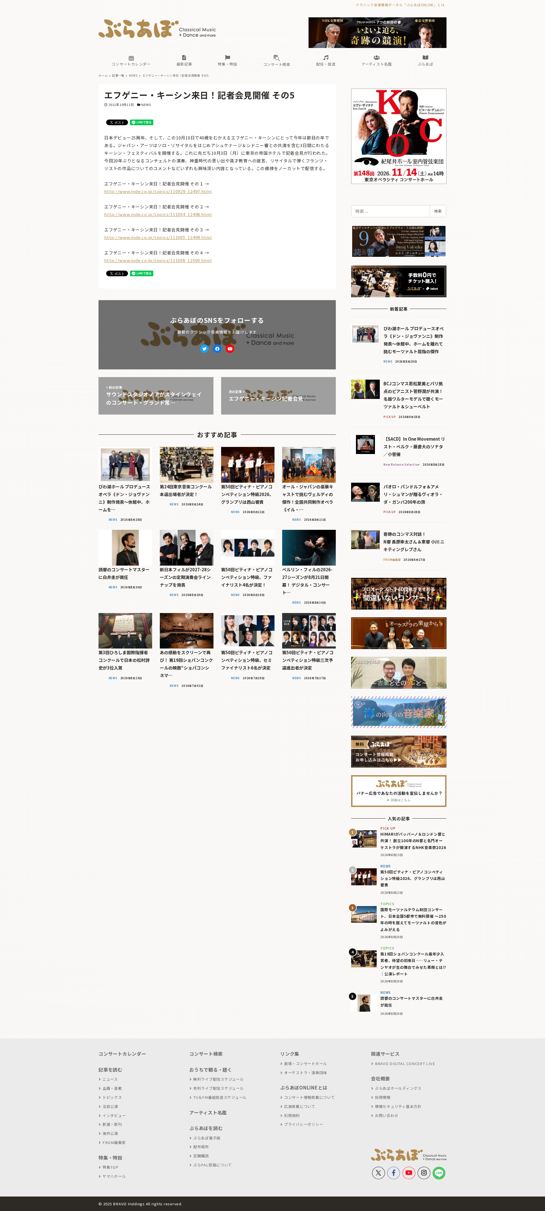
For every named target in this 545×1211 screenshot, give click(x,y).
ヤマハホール (114, 1176)
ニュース (110, 1079)
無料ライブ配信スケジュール (218, 1079)
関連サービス (385, 1053)
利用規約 (292, 1115)
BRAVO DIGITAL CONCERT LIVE (405, 1063)
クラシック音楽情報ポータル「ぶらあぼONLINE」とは (400, 4)
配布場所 (201, 1146)
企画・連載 (112, 1088)
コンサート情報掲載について (309, 1097)
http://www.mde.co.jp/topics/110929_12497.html (158, 191)
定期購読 (201, 1155)
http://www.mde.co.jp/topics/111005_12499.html (158, 237)
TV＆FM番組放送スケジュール (220, 1097)
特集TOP (110, 1167)
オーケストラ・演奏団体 (305, 1072)
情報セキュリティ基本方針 (398, 1106)
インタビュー (114, 1115)
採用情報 (383, 1097)
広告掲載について (299, 1106)
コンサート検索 (206, 1053)
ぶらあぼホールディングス (398, 1088)
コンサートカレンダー (122, 1053)
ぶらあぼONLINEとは (303, 1087)
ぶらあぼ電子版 (207, 1138)
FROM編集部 (114, 1142)
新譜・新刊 (112, 1124)
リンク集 (289, 1053)
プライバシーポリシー (303, 1124)
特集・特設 (110, 1157)
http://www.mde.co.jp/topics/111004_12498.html (158, 214)
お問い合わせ (386, 1115)
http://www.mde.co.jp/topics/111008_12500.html (158, 260)
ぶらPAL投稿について (212, 1165)
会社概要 (380, 1078)
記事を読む (110, 1069)
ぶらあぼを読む (206, 1128)
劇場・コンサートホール (305, 1063)
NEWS (146, 104)
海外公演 (110, 1133)
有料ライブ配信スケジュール (218, 1088)
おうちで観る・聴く (210, 1069)
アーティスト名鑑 (208, 1112)
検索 (438, 211)
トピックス (112, 1097)
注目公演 (110, 1106)
